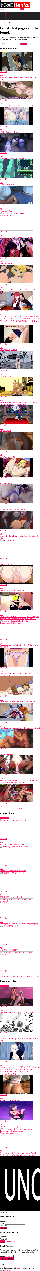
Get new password (7, 1258)
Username (3, 1221)
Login (2, 1241)
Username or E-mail (7, 1256)
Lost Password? (11, 1241)
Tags (6, 17)
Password (3, 1226)
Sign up (3, 1228)
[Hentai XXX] (15, 7)
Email (2, 1223)
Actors (6, 19)
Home (6, 13)
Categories (8, 15)
